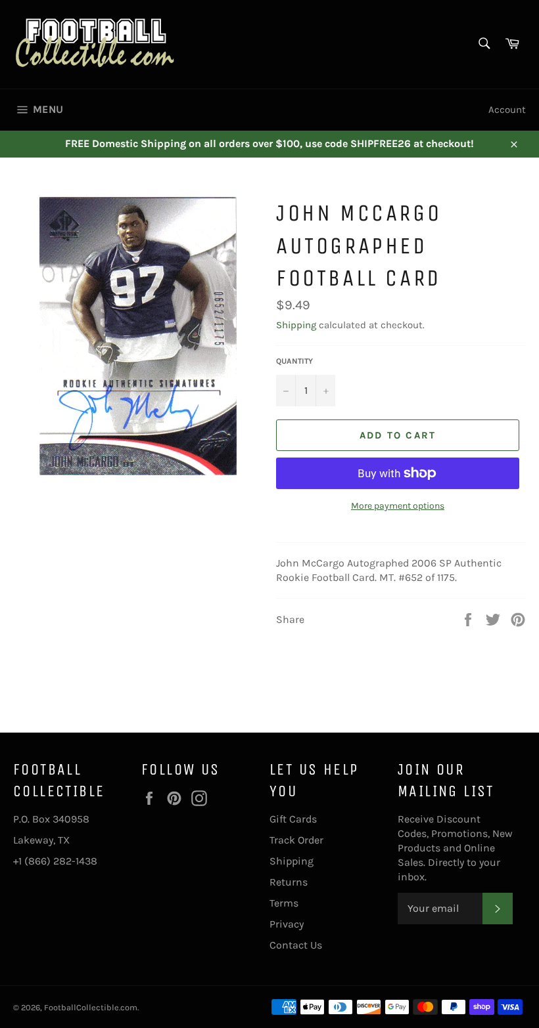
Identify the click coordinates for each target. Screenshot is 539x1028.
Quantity (294, 361)
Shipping (296, 325)
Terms (284, 903)
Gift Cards (293, 819)
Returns (289, 882)
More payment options (397, 505)
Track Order (296, 840)
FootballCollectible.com (90, 1007)
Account (507, 110)
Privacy (287, 924)
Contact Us (296, 945)
